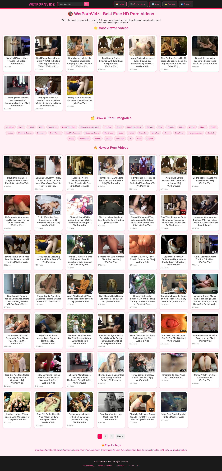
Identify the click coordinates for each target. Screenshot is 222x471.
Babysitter (53, 127)
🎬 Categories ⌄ (138, 4)
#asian (76, 450)
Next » (120, 436)
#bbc (164, 450)
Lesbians (9, 127)
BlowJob (155, 133)
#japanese (68, 450)
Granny (171, 127)
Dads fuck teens (92, 133)
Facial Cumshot (68, 127)
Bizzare (150, 127)
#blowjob (58, 450)
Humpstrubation (195, 133)
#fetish (124, 450)
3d (130, 138)
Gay (160, 127)
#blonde (116, 450)
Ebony (202, 127)
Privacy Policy (88, 466)
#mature (183, 450)
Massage (120, 138)
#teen (82, 450)
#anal (169, 450)
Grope (167, 133)
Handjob (210, 133)
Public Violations (25, 133)
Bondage (41, 133)
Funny (71, 138)
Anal (41, 127)
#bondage (136, 450)
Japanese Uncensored (90, 127)
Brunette (142, 133)
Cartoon (150, 138)
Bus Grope (108, 133)
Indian (10, 133)
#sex (159, 450)
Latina (31, 127)
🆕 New (155, 4)
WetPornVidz (42, 4)
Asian (108, 138)
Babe (121, 133)
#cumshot (90, 450)
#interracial (147, 450)
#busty (176, 450)
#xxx (129, 450)
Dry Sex (108, 127)
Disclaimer (120, 466)
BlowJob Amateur (134, 127)
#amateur (49, 450)
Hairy (181, 127)
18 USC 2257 (133, 466)
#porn (97, 450)
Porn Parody (55, 133)
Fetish (131, 133)
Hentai (192, 127)
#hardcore (40, 450)
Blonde (97, 138)
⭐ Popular (170, 4)
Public (213, 127)
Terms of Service (105, 466)
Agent (119, 127)
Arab (21, 127)
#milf (154, 450)
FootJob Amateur (73, 133)
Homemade (84, 138)
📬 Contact (186, 4)
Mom (139, 138)
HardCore (179, 133)
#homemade (106, 450)
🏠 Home (120, 4)
